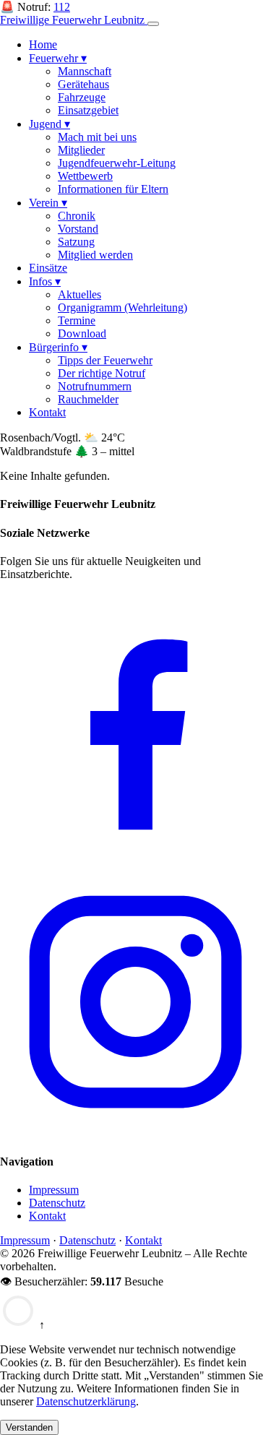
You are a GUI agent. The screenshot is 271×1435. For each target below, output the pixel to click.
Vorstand (78, 229)
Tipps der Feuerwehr (105, 360)
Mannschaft (84, 71)
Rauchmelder (88, 399)
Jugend (49, 124)
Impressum (54, 1190)
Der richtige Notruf (101, 373)
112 (61, 7)
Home (43, 44)
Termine (76, 320)
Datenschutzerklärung (86, 1401)
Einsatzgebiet (88, 110)
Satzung (76, 242)
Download (82, 333)
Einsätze (48, 268)
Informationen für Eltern (113, 189)
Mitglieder (81, 150)
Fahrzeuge (82, 97)
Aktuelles (79, 294)
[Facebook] (135, 859)
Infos (45, 281)
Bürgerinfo (58, 347)
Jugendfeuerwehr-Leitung (117, 163)
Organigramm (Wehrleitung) (122, 307)
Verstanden (29, 1427)
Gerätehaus (83, 84)
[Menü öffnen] (153, 24)
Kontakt (47, 412)
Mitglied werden (95, 255)
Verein (48, 203)
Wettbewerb (85, 176)
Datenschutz (57, 1203)
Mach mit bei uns (97, 137)
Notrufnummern (95, 386)
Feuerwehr (58, 58)
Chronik (76, 216)
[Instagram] (135, 1133)
